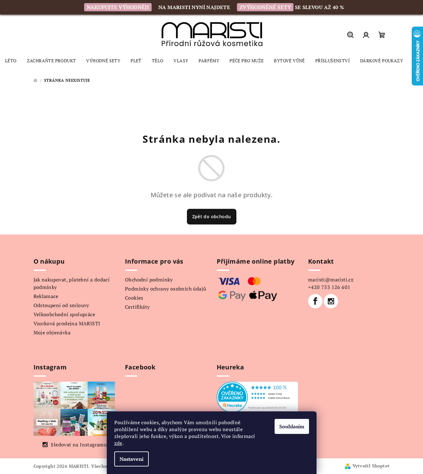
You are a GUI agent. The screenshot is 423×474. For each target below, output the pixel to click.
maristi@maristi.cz (330, 279)
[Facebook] (315, 301)
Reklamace (46, 296)
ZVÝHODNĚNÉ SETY (265, 7)
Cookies (134, 297)
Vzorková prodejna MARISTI (67, 323)
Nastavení (131, 459)
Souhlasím (291, 426)
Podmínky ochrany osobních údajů (165, 288)
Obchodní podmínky (149, 279)
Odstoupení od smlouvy (61, 305)
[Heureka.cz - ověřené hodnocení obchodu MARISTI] (257, 396)
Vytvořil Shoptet (371, 466)
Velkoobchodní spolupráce (64, 314)
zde (118, 443)
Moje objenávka (52, 332)
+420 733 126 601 (329, 287)
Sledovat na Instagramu (79, 444)
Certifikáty (137, 306)
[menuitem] (11, 61)
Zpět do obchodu (211, 216)
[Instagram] (331, 301)
